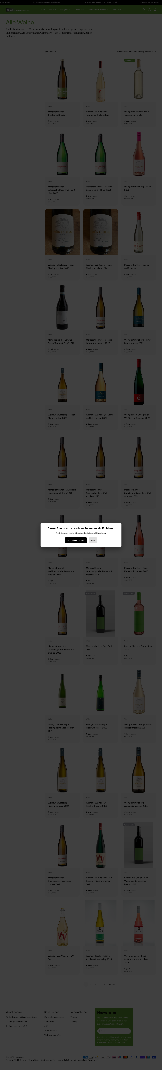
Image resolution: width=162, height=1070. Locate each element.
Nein (93, 540)
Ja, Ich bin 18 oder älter (75, 540)
